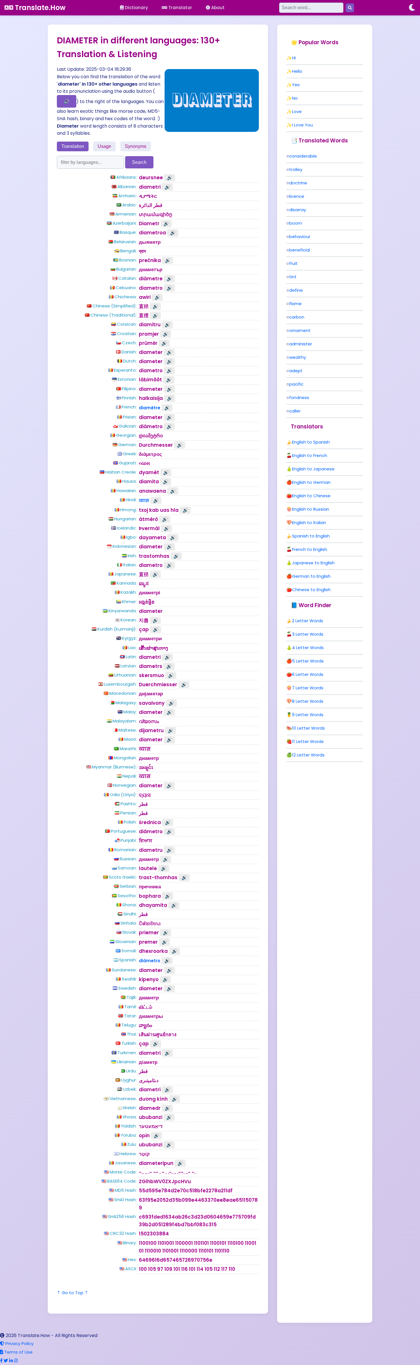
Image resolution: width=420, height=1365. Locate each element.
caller (295, 411)
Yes (296, 85)
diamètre (149, 408)
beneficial (299, 250)
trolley (295, 169)
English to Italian (309, 523)
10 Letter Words (308, 728)
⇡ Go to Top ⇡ (72, 1293)
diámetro (149, 961)
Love (297, 111)
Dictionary (136, 8)
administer (300, 344)
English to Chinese (311, 496)
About (217, 8)
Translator (179, 8)
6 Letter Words (307, 674)
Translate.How (39, 7)
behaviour (299, 236)
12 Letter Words (308, 755)
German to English (311, 576)
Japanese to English (313, 563)
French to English (309, 549)
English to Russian (310, 509)
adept (296, 371)
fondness (299, 397)
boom (295, 223)
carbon (296, 317)
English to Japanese (313, 469)
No (295, 98)
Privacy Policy (18, 1343)
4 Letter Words (308, 648)
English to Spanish (311, 442)
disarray (297, 210)
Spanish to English (311, 536)
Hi (294, 58)
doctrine (298, 183)
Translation (72, 146)
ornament (300, 330)
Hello (297, 71)
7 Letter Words (307, 688)
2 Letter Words (307, 621)
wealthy (297, 357)
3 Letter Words (307, 634)
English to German (311, 482)
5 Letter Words (308, 661)
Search (139, 162)
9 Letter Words (307, 715)
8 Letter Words (307, 701)
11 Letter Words (308, 741)
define (296, 290)
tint (293, 277)
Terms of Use (18, 1352)
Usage (104, 146)
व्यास (144, 501)
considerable (303, 156)
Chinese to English (311, 590)
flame (295, 304)
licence (296, 196)
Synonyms (135, 146)
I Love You (302, 125)
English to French (309, 455)
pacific (296, 384)
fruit (293, 263)
